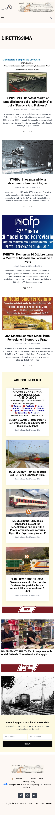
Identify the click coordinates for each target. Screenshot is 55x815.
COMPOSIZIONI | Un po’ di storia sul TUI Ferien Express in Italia (27, 473)
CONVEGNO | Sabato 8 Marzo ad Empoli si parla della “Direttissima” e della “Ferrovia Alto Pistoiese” (27, 101)
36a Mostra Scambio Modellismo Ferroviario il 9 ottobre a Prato (27, 337)
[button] (2, 18)
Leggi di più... (27, 131)
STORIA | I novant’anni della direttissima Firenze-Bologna (27, 181)
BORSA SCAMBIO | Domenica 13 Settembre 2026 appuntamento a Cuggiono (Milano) (27, 423)
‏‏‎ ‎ (1, 659)
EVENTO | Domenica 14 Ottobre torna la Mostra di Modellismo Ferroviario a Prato (27, 258)
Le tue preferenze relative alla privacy (23, 784)
